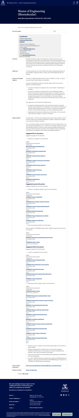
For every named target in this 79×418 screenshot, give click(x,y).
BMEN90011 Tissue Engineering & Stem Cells (37, 305)
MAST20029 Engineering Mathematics (35, 146)
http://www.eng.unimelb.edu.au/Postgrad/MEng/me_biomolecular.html (43, 365)
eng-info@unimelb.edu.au (29, 55)
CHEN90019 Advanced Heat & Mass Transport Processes (39, 300)
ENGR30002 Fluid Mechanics (33, 179)
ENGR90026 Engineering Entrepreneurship (36, 328)
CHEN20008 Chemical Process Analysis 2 (35, 165)
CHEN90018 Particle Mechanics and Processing (37, 264)
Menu (77, 3)
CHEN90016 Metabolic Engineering (34, 211)
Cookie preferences (67, 414)
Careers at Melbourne (14, 398)
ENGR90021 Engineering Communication (36, 151)
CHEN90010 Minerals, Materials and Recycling (37, 310)
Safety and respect (14, 401)
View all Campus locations (36, 407)
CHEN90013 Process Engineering (34, 278)
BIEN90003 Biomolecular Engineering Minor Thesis (38, 296)
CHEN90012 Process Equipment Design (35, 260)
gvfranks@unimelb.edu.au (26, 40)
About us (11, 395)
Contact (11, 408)
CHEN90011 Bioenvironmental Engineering (36, 338)
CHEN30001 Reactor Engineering (34, 197)
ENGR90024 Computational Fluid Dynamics (36, 314)
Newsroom (11, 404)
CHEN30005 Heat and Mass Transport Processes (37, 201)
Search (74, 3)
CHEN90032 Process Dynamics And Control (36, 174)
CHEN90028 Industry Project (33, 242)
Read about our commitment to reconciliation (20, 390)
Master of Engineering (31, 370)
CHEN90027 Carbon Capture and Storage (36, 333)
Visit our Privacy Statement (44, 415)
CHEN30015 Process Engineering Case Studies (37, 216)
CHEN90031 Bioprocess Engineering (34, 220)
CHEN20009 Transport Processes (34, 170)
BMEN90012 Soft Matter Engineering (35, 319)
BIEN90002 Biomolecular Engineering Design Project (38, 274)
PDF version (25, 373)
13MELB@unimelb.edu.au (29, 48)
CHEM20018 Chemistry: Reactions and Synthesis (38, 160)
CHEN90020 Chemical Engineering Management (37, 206)
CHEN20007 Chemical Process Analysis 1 (35, 156)
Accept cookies (56, 414)
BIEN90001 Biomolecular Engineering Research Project (39, 237)
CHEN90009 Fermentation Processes (35, 269)
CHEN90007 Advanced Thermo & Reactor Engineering (39, 324)
